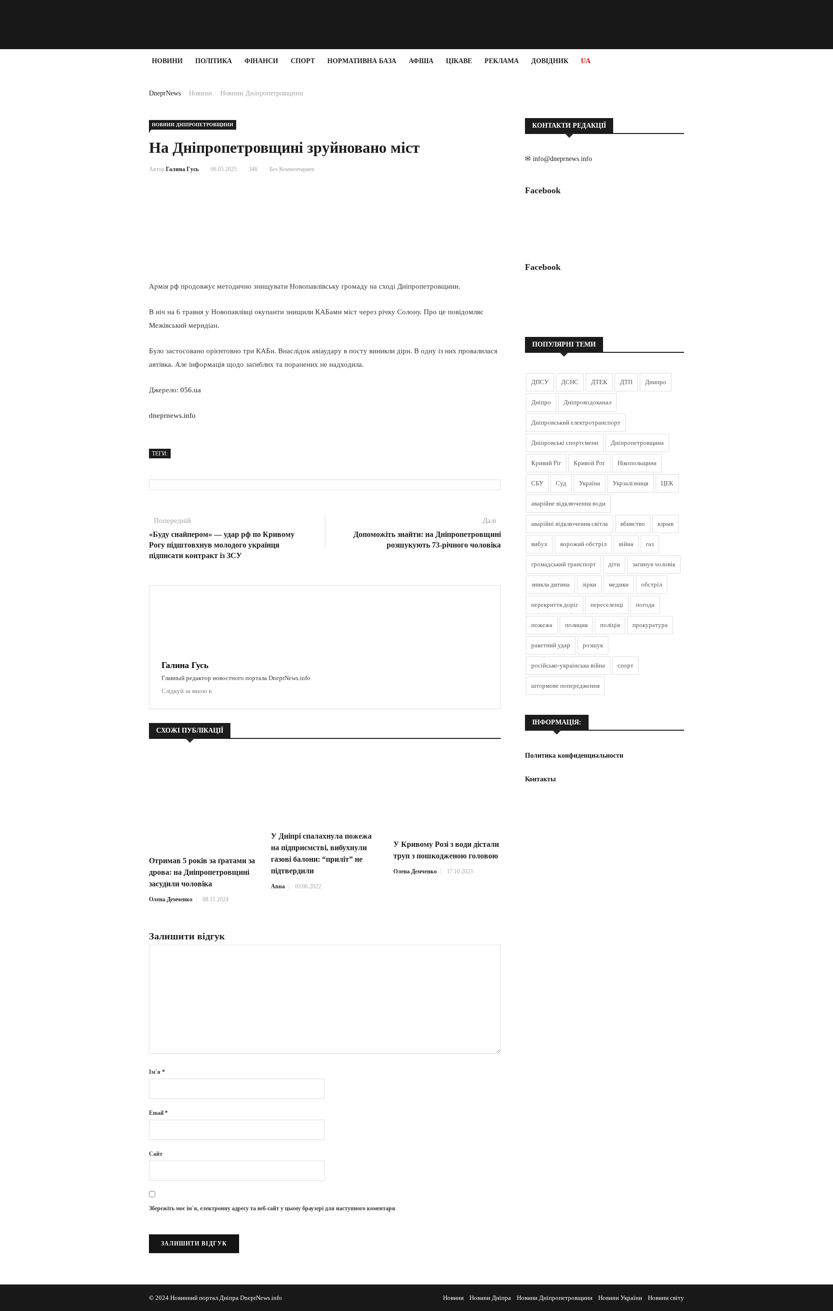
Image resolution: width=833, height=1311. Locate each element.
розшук (593, 645)
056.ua (190, 390)
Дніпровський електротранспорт (575, 422)
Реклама (501, 61)
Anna (278, 886)
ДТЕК (599, 382)
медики (619, 584)
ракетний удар (550, 645)
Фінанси (261, 61)
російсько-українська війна (568, 665)
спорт (625, 665)
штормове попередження (565, 685)
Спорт (303, 61)
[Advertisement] (58, 217)
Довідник (549, 61)
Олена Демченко (170, 899)
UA (586, 61)
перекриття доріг (554, 604)
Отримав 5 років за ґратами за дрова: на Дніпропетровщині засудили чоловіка (202, 872)
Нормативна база (361, 61)
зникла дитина (550, 584)
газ (650, 544)
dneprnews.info (172, 415)
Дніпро (541, 402)
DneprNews (165, 93)
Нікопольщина (637, 463)
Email (158, 1113)
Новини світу (666, 1297)
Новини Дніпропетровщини (261, 93)
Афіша (421, 61)
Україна (589, 483)
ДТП (626, 382)
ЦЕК (667, 483)
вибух (539, 544)
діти (614, 564)
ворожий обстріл (583, 544)
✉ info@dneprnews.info (558, 158)
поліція (610, 625)
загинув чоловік (653, 564)
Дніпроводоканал (587, 402)
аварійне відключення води (568, 503)
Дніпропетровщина (637, 442)
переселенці (607, 604)
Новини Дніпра (490, 1297)
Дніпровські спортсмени (564, 442)
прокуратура (650, 625)
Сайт (155, 1153)
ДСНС (569, 382)
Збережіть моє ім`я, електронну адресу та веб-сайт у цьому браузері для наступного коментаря (272, 1208)
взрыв (665, 523)
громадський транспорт (563, 564)
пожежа (541, 625)
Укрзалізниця (630, 483)
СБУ (537, 483)
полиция (576, 625)
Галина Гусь (182, 169)
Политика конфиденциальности (574, 755)
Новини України (620, 1297)
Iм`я (157, 1072)
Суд (561, 483)
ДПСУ (540, 382)
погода (645, 604)
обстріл (651, 584)
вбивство (632, 523)
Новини (167, 61)
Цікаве (459, 61)
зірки (589, 584)
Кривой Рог (589, 463)
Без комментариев (291, 169)
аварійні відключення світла (569, 523)
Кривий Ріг (546, 463)
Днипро (655, 382)
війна (626, 544)
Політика (213, 61)
